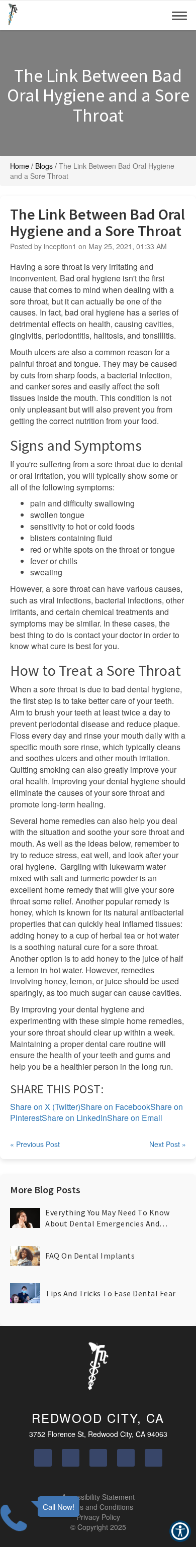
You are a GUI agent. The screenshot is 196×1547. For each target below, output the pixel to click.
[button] (13, 15)
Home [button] (19, 166)
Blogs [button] (44, 166)
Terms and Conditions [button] (98, 1507)
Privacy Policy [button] (98, 1517)
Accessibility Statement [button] (98, 1497)
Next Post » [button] (167, 1144)
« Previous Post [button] (35, 1144)
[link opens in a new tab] (43, 1458)
